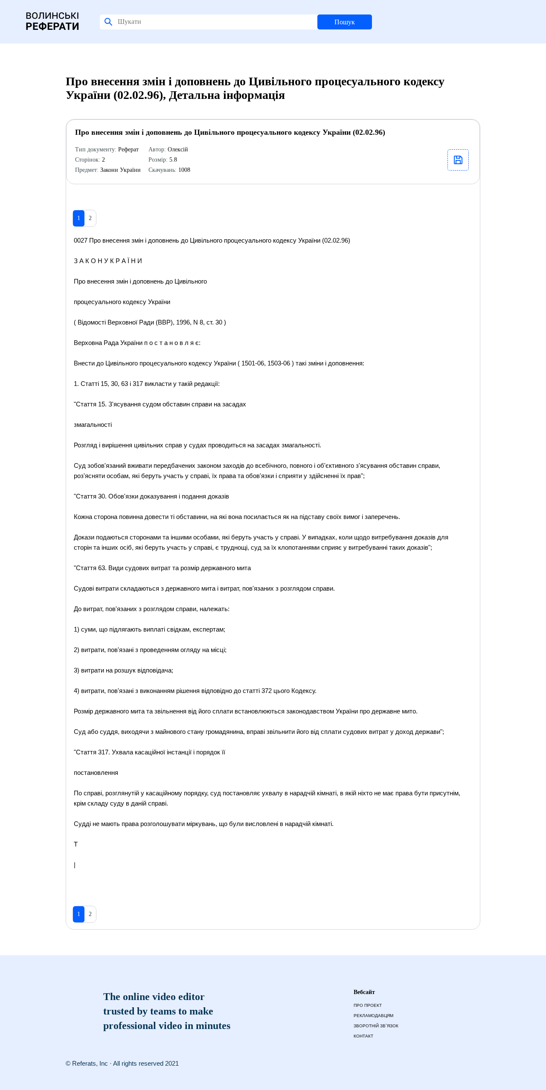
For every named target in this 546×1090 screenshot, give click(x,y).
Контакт (363, 1036)
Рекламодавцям (373, 1015)
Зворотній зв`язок (376, 1025)
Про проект (368, 1005)
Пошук (344, 22)
